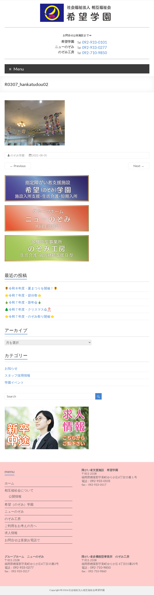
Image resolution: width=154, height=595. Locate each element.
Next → (138, 166)
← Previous (18, 166)
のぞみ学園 (17, 155)
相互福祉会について (19, 490)
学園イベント (14, 382)
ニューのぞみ (14, 511)
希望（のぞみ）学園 (19, 504)
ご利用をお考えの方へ (21, 526)
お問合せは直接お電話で (22, 540)
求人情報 (11, 533)
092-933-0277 (94, 47)
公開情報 (15, 496)
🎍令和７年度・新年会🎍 (23, 302)
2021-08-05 (39, 155)
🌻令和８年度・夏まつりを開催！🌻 (31, 288)
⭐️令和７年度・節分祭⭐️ (23, 295)
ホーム (9, 483)
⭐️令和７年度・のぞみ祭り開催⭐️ (29, 316)
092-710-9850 (94, 53)
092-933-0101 (94, 42)
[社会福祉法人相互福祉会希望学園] (77, 5)
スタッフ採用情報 (17, 375)
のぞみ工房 (13, 519)
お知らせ (11, 368)
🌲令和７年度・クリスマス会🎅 (28, 309)
